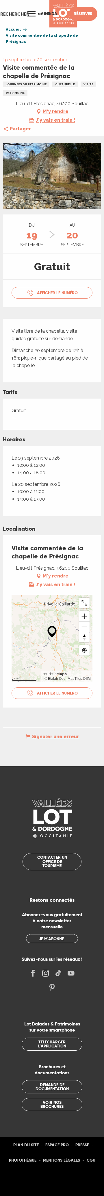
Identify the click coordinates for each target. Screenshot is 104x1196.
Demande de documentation (52, 1086)
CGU (91, 1160)
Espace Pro (57, 1144)
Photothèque (22, 1160)
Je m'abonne (51, 938)
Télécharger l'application (52, 1044)
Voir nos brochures (52, 1104)
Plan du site (26, 1144)
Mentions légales (61, 1160)
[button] (14, 14)
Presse (82, 1144)
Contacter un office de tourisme (52, 861)
